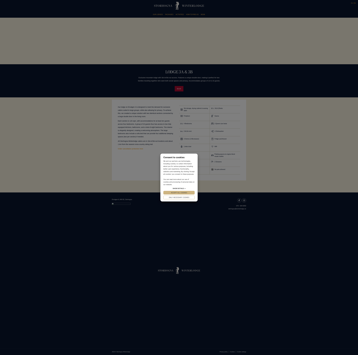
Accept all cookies (179, 193)
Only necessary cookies (179, 197)
